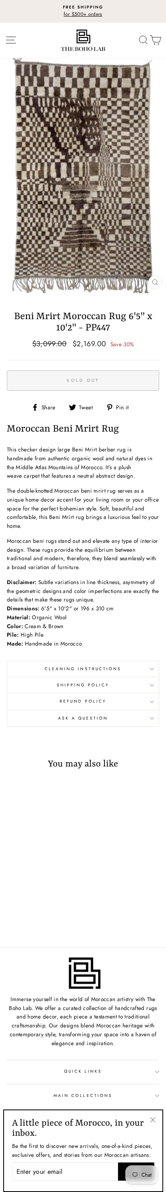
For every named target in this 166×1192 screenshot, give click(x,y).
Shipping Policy (83, 685)
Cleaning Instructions (83, 669)
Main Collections (83, 1095)
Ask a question (83, 718)
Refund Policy (83, 701)
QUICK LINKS (83, 1071)
